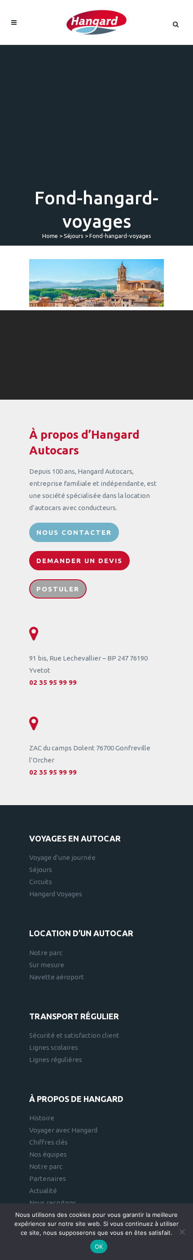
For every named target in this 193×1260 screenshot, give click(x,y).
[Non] (181, 1231)
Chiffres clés (48, 1142)
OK (99, 1246)
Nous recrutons (52, 1203)
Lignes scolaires (53, 1047)
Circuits (40, 882)
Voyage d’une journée (62, 857)
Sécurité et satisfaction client (74, 1035)
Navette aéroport (56, 977)
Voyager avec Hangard (63, 1130)
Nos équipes (48, 1154)
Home (50, 236)
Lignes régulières (55, 1059)
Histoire (41, 1118)
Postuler (57, 589)
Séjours (73, 236)
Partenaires (47, 1178)
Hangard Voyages (55, 894)
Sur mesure (46, 965)
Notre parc (45, 952)
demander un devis (79, 560)
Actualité (43, 1190)
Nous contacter (74, 532)
